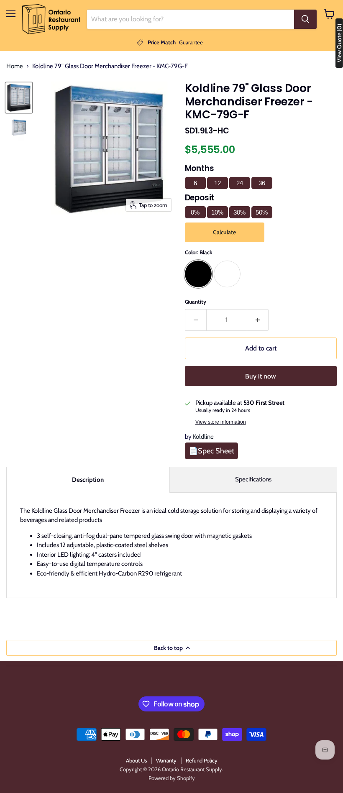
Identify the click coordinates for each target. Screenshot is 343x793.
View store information (220, 422)
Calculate (224, 232)
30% (239, 212)
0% (195, 212)
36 (262, 183)
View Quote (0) (339, 43)
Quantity (195, 302)
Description (88, 479)
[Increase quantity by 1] (258, 320)
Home (14, 66)
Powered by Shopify (171, 778)
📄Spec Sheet (211, 450)
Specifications (253, 479)
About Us (136, 760)
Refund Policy (202, 760)
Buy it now (260, 376)
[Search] (305, 19)
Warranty (166, 760)
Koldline (203, 436)
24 (239, 183)
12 (217, 183)
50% (262, 212)
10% (217, 212)
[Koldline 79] (18, 97)
